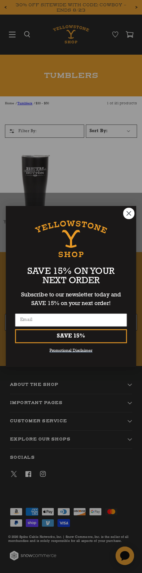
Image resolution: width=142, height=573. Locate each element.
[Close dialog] (129, 213)
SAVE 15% (71, 336)
